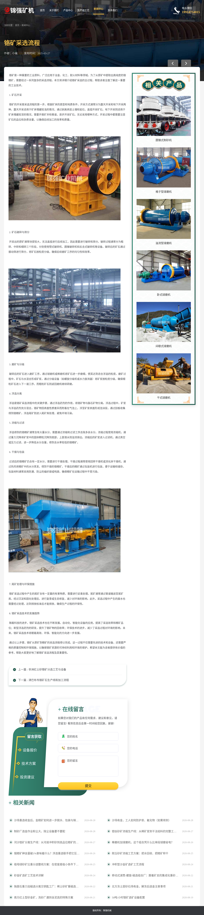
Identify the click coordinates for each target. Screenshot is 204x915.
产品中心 (68, 10)
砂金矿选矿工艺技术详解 (29, 875)
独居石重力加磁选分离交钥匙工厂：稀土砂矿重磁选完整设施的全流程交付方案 (47, 886)
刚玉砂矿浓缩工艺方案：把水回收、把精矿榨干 (140, 853)
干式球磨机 (163, 397)
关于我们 (54, 10)
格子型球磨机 (164, 191)
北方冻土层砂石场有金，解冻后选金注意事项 (139, 886)
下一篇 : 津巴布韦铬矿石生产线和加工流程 (43, 680)
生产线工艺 (83, 10)
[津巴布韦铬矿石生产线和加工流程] (186, 63)
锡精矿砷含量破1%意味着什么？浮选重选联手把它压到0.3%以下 (47, 853)
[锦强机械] (19, 10)
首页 (42, 10)
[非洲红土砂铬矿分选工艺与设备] (173, 63)
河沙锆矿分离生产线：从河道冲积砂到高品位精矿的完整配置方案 (47, 842)
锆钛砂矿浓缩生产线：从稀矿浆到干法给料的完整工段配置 (145, 831)
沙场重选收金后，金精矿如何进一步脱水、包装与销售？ (47, 820)
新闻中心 (98, 9)
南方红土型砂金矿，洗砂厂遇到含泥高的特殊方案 (43, 897)
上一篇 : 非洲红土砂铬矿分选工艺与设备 (42, 669)
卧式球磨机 (163, 294)
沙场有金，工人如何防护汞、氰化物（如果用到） (141, 820)
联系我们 (112, 10)
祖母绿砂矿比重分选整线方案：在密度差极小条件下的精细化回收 (47, 864)
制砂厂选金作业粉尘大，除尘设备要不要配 (39, 831)
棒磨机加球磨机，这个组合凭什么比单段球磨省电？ (143, 842)
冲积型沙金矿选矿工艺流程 (128, 864)
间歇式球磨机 (164, 346)
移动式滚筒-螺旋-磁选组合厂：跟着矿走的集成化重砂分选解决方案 (145, 875)
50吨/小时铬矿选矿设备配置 (128, 897)
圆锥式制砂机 (164, 140)
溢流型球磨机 (164, 243)
